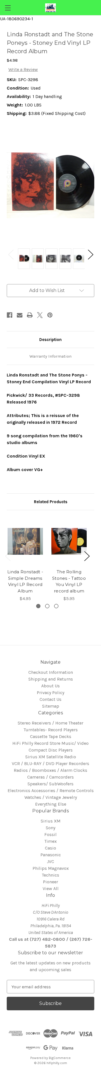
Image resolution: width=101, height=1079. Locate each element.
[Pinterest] (50, 315)
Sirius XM (51, 821)
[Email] (19, 315)
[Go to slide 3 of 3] (56, 606)
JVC (50, 861)
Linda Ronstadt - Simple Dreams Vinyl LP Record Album (25, 581)
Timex (50, 841)
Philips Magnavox (51, 868)
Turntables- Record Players (51, 729)
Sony (50, 827)
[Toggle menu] (7, 7)
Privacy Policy (50, 692)
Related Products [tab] (50, 501)
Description (50, 339)
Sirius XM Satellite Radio (50, 756)
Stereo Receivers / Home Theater (50, 723)
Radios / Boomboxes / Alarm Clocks (50, 770)
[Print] (30, 315)
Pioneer (50, 881)
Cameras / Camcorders (50, 777)
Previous (10, 254)
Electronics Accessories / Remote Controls (51, 790)
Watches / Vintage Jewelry (50, 797)
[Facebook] (9, 315)
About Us (50, 685)
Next (90, 254)
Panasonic (50, 854)
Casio (50, 848)
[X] (40, 315)
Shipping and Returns (50, 679)
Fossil (50, 834)
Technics (50, 875)
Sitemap (50, 706)
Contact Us (50, 699)
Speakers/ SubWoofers (50, 783)
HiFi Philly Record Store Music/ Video (50, 743)
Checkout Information (50, 672)
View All (51, 888)
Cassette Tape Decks (50, 736)
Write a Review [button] (23, 69)
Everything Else (50, 804)
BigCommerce (60, 1058)
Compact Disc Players (51, 750)
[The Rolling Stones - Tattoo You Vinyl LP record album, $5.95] (69, 541)
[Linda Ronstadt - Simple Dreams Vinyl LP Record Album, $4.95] (25, 541)
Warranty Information (50, 356)
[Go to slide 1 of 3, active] (38, 606)
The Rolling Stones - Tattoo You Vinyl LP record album (69, 581)
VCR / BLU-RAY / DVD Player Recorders (50, 763)
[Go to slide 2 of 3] (47, 606)
